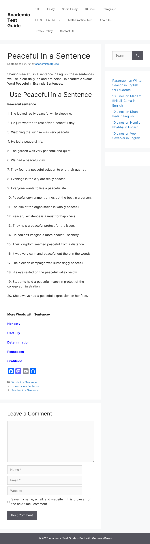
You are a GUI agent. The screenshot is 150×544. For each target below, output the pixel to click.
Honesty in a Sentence (25, 386)
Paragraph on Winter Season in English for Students (127, 85)
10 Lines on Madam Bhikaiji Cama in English (126, 100)
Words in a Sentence (24, 382)
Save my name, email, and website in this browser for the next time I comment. (51, 501)
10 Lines (90, 9)
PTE (37, 9)
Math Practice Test (80, 20)
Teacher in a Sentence (25, 390)
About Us (106, 20)
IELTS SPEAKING (45, 20)
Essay (51, 9)
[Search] (137, 55)
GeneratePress (102, 538)
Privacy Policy (44, 31)
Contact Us (67, 31)
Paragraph (109, 9)
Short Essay (70, 9)
